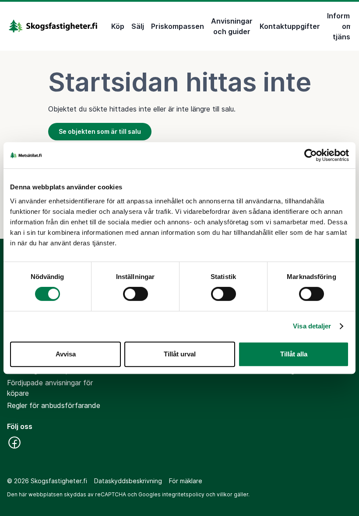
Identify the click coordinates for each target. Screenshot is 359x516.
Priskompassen (177, 26)
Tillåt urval (180, 354)
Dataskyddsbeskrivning (128, 481)
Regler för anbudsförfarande (53, 405)
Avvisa (66, 354)
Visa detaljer (312, 326)
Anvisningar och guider (232, 26)
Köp (117, 26)
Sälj (137, 26)
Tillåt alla (293, 354)
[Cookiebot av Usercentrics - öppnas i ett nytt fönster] (310, 155)
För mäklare (185, 481)
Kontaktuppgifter (290, 26)
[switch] (135, 294)
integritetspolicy (183, 494)
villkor (224, 494)
